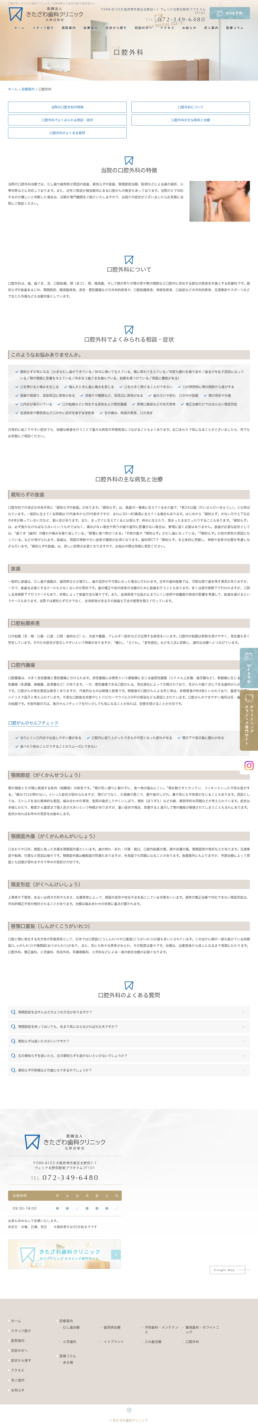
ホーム (19, 27)
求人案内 (211, 27)
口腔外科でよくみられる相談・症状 (67, 120)
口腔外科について (191, 107)
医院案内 (69, 27)
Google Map (224, 1270)
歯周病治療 (112, 1327)
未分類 (68, 1362)
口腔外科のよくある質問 (67, 133)
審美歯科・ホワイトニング (203, 1330)
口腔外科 (192, 1341)
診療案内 (90, 27)
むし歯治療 (71, 1327)
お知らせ (189, 27)
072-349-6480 (65, 1177)
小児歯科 (69, 1341)
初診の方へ (144, 27)
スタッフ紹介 (43, 27)
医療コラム (235, 27)
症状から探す (116, 27)
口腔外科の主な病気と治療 (190, 120)
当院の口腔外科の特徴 (67, 107)
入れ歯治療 (153, 1341)
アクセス (167, 27)
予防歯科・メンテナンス (162, 1330)
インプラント (114, 1341)
